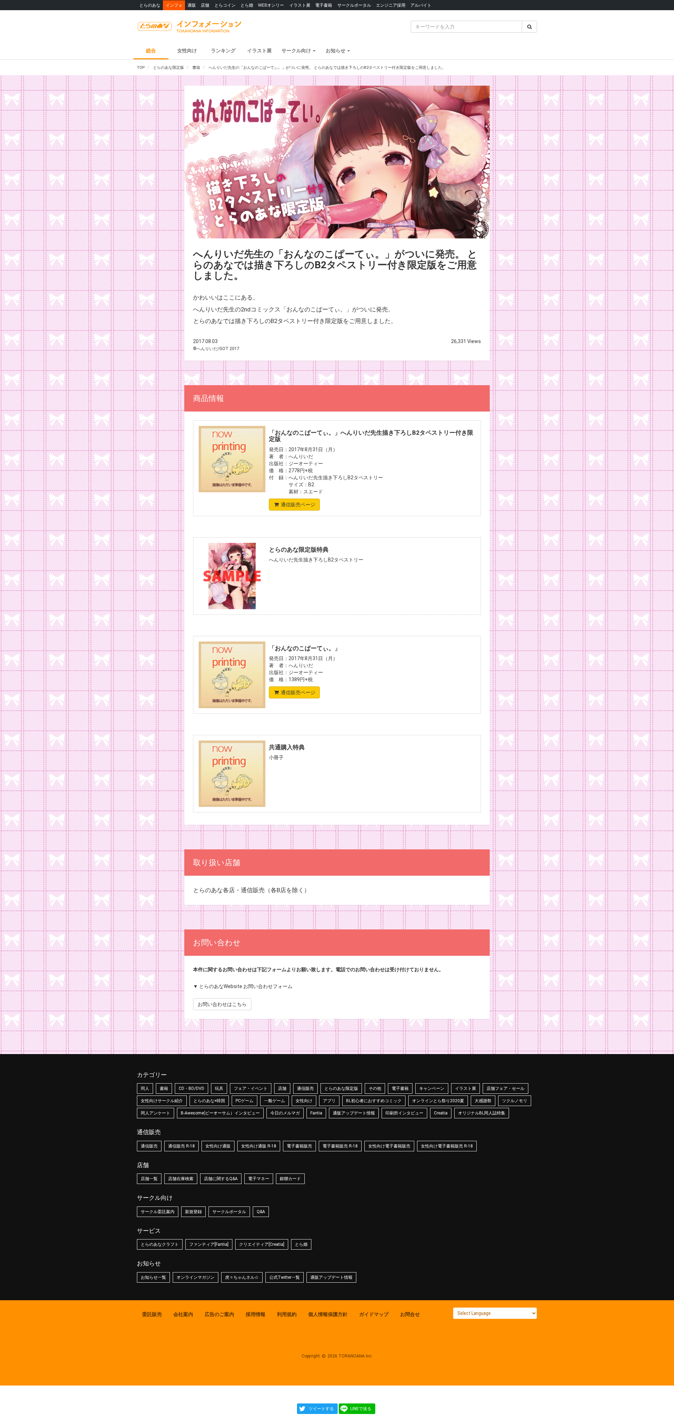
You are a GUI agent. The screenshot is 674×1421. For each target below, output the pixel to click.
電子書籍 (323, 5)
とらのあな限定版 (341, 1088)
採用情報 (255, 1314)
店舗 (205, 5)
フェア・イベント (250, 1088)
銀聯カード (290, 1178)
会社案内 (183, 1314)
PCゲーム (244, 1100)
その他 (375, 1088)
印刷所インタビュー (404, 1113)
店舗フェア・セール (505, 1088)
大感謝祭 (483, 1100)
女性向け (187, 50)
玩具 (219, 1088)
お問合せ (410, 1314)
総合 (151, 50)
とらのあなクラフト (160, 1244)
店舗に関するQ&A (221, 1178)
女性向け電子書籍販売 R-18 (447, 1146)
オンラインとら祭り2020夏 (438, 1100)
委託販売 (152, 1314)
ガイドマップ (374, 1314)
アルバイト (420, 5)
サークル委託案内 (157, 1211)
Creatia (441, 1113)
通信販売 (305, 1088)
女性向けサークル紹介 (162, 1100)
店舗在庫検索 (180, 1178)
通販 (191, 5)
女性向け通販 (218, 1146)
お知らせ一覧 (153, 1277)
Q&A (261, 1211)
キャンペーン (431, 1088)
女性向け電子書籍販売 (389, 1146)
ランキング (223, 50)
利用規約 (287, 1314)
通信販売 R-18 (181, 1146)
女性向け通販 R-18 (258, 1146)
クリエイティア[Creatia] (261, 1244)
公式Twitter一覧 (284, 1277)
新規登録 (193, 1211)
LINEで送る (360, 1408)
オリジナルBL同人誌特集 (481, 1113)
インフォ (174, 5)
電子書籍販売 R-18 (340, 1146)
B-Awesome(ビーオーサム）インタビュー (220, 1113)
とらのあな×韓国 (209, 1100)
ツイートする (321, 1408)
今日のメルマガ (285, 1113)
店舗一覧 (149, 1178)
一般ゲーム (274, 1100)
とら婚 (246, 5)
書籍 (164, 1088)
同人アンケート (155, 1113)
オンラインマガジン (195, 1277)
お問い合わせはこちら (222, 1004)
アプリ (329, 1100)
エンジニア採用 (390, 5)
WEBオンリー (271, 5)
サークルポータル (354, 5)
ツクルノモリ (514, 1100)
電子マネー (258, 1178)
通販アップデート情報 (354, 1113)
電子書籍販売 (299, 1146)
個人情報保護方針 (328, 1314)
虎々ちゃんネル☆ (242, 1277)
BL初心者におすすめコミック (374, 1100)
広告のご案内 (219, 1314)
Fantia (316, 1113)
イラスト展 (299, 5)
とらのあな (149, 5)
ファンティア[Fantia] (209, 1244)
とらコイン (225, 5)
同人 (145, 1088)
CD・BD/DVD (191, 1088)
